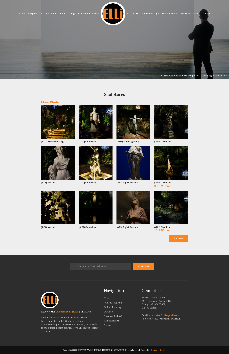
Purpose (32, 13)
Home (22, 13)
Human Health (170, 13)
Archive (179, 238)
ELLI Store (132, 13)
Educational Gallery (88, 13)
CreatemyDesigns (158, 350)
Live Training (67, 13)
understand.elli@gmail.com (164, 315)
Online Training (48, 13)
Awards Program (190, 13)
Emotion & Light (150, 13)
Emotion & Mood (113, 316)
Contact (205, 13)
